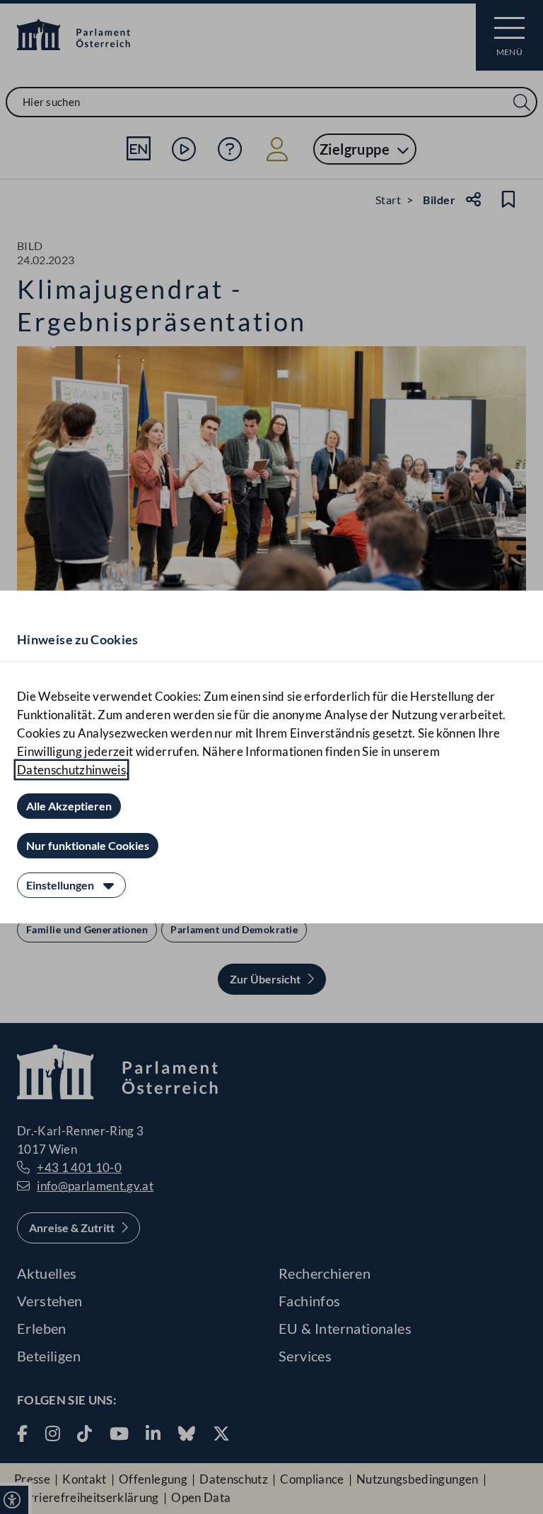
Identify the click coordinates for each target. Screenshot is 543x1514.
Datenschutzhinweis (71, 769)
